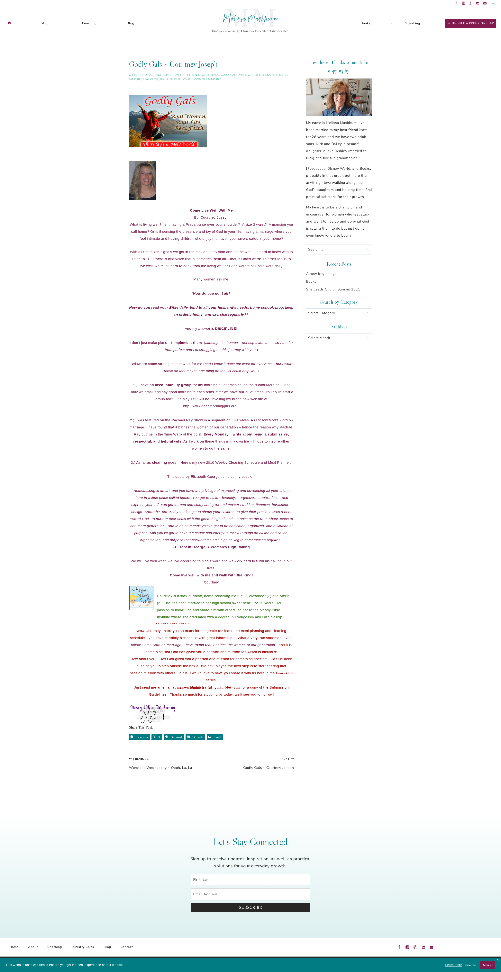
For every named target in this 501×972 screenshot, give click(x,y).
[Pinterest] (470, 3)
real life (166, 79)
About (47, 23)
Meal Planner (279, 462)
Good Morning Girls (272, 385)
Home (14, 947)
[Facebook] (456, 3)
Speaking (412, 23)
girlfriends (210, 75)
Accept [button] (488, 965)
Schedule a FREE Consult (471, 23)
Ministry (135, 79)
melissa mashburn (273, 75)
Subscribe (250, 907)
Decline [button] (470, 965)
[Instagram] (463, 3)
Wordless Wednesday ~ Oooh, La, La (160, 763)
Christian (136, 75)
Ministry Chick (82, 947)
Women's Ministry (207, 79)
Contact (127, 947)
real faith (150, 79)
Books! (311, 281)
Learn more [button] (453, 965)
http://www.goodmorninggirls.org (210, 406)
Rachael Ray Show (187, 420)
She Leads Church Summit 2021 (333, 289)
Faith (184, 75)
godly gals (229, 75)
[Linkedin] (478, 3)
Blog (130, 23)
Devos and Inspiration (162, 75)
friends (195, 75)
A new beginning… (321, 273)
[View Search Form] (493, 3)
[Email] (485, 3)
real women (183, 79)
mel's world (248, 75)
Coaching (89, 23)
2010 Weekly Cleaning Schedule (233, 462)
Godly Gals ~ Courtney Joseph (268, 763)
